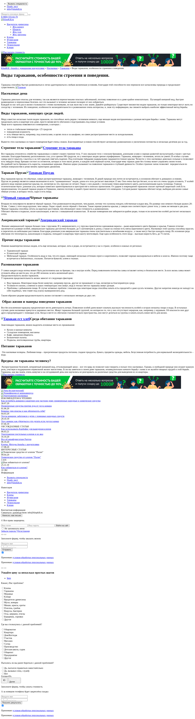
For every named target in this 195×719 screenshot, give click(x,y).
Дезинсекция (13, 45)
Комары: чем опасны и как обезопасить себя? (23, 411)
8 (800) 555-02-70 (9, 17)
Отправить (6, 550)
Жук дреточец (19, 34)
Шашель (17, 29)
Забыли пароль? (9, 531)
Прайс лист (12, 6)
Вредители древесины (18, 24)
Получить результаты (11, 703)
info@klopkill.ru (14, 9)
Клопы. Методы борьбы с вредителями (20, 444)
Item (9, 578)
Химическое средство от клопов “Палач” (21, 457)
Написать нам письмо (11, 515)
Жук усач (17, 32)
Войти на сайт (62, 525)
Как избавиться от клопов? (14, 467)
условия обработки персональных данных (33, 557)
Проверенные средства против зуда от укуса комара (26, 406)
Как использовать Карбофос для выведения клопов (26, 429)
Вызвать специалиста (17, 4)
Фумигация (12, 40)
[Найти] (29, 14)
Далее (12, 682)
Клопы (10, 37)
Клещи (10, 47)
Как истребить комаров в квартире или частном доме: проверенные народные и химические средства (50, 401)
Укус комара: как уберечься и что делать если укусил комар (30, 421)
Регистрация (23, 531)
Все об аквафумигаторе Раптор (16, 439)
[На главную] (7, 19)
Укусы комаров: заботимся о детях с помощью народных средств (32, 416)
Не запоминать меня (14, 528)
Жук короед (18, 27)
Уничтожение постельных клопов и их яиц (22, 434)
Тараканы (11, 42)
